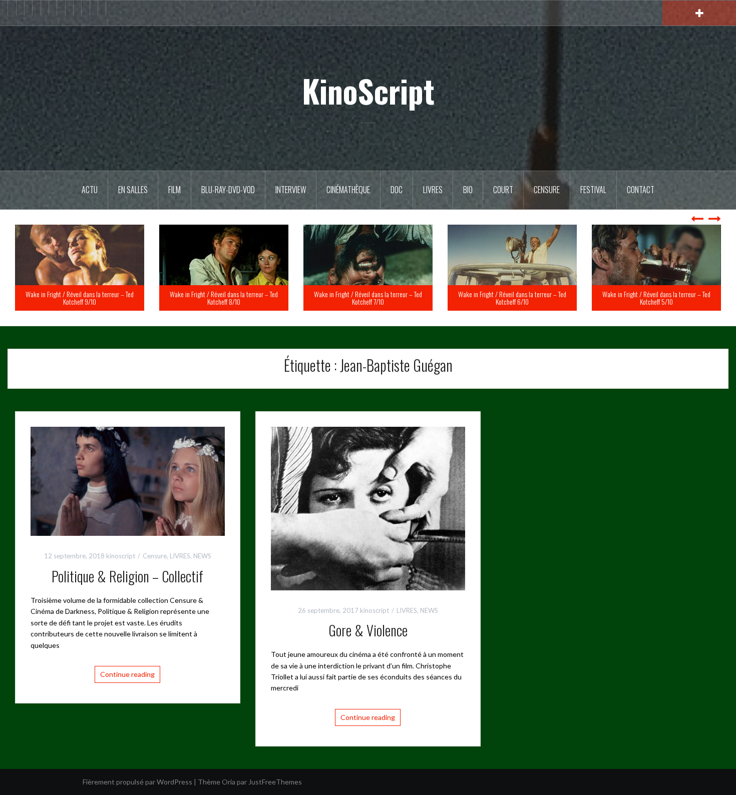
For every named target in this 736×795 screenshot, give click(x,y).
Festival (593, 190)
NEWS (202, 556)
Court (503, 190)
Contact (640, 190)
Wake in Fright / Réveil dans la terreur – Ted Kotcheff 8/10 (368, 298)
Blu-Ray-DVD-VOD (228, 190)
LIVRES (180, 556)
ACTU (90, 190)
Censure (547, 190)
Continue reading (127, 674)
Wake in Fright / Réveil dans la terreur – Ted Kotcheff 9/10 (224, 298)
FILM (174, 190)
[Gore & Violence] (368, 507)
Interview (290, 190)
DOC (397, 190)
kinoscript (120, 556)
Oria (228, 781)
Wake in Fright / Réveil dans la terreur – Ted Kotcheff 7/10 (512, 298)
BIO (468, 190)
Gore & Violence (368, 630)
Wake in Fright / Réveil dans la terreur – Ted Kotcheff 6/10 (656, 298)
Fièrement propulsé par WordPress (137, 781)
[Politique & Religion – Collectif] (128, 480)
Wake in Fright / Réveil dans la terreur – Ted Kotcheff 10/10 (80, 298)
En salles (133, 190)
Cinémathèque (348, 190)
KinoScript (368, 91)
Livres (433, 190)
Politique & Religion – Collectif (127, 576)
